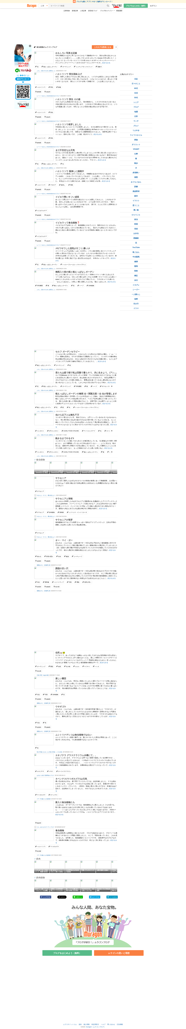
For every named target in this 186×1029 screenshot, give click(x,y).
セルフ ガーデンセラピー (67, 351)
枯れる (39, 556)
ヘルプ (103, 1024)
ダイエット (136, 144)
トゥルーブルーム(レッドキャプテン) (74, 264)
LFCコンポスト (54, 431)
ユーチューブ (78, 556)
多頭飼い (136, 172)
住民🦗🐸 (60, 652)
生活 (136, 93)
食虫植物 (59, 830)
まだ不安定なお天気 (65, 150)
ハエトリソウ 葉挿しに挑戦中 (69, 171)
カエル (77, 666)
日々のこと (136, 83)
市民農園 (40, 285)
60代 (136, 88)
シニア (136, 102)
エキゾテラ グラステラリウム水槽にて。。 (76, 755)
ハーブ (81, 285)
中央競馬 (136, 256)
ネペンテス (53, 795)
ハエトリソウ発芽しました (68, 124)
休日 (136, 280)
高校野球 (136, 191)
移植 (59, 87)
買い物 (136, 210)
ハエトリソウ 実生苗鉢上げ (68, 73)
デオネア (53, 185)
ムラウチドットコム (70, 1024)
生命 (59, 556)
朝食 (136, 270)
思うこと (136, 205)
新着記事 (75, 10)
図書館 (136, 238)
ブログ (136, 107)
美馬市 (39, 561)
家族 (136, 139)
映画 (136, 224)
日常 (136, 116)
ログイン (153, 5)
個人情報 (87, 1024)
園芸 (51, 666)
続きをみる (106, 62)
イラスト (136, 200)
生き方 (136, 303)
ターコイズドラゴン (64, 771)
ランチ (136, 121)
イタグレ (136, 285)
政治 (136, 219)
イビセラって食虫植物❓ (67, 222)
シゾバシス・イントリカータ (78, 512)
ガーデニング (66, 67)
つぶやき (136, 130)
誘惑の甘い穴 (61, 568)
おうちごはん (136, 182)
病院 (136, 177)
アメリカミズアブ (89, 431)
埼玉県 (39, 671)
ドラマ (136, 308)
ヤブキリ (87, 666)
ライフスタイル (136, 135)
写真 (70, 582)
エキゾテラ (40, 771)
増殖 (71, 185)
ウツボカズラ (41, 795)
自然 (59, 666)
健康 (136, 261)
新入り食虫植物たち (65, 802)
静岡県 (39, 92)
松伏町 (39, 851)
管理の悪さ (49, 556)
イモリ (51, 771)
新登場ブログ (92, 10)
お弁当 (136, 233)
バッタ (97, 666)
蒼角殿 (62, 512)
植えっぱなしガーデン (50, 67)
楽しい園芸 (60, 678)
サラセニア (60, 477)
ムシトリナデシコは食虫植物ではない (73, 734)
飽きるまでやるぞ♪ (64, 438)
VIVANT (136, 149)
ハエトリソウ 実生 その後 (67, 99)
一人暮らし (136, 294)
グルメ (136, 125)
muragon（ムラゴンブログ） (95, 1027)
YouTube (136, 247)
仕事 (136, 153)
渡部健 (47, 582)
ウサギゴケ (60, 706)
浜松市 (48, 92)
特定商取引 (95, 1024)
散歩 (136, 163)
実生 (51, 87)
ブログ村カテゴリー (107, 10)
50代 (136, 97)
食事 (136, 299)
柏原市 (39, 823)
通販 (78, 582)
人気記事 (83, 10)
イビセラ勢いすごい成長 (67, 196)
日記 (38, 582)
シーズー (136, 289)
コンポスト (40, 431)
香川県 (57, 587)
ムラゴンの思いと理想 (119, 952)
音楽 (136, 228)
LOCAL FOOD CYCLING (71, 431)
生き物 (68, 666)
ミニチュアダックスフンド (84, 67)
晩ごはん (136, 252)
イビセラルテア (42, 210)
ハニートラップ (59, 582)
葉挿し (63, 185)
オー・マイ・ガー (64, 540)
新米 (136, 196)
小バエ (108, 431)
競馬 (136, 266)
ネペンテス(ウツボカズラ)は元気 (71, 778)
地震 (136, 111)
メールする (113, 897)
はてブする (95, 897)
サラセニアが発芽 (64, 519)
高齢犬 (100, 67)
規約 (80, 1024)
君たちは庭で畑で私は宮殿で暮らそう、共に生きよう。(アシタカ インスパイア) (94, 372)
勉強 (67, 556)
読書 (136, 186)
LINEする (79, 897)
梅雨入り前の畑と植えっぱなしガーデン (74, 271)
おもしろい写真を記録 (66, 52)
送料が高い (87, 582)
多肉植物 (91, 285)
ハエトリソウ (41, 87)
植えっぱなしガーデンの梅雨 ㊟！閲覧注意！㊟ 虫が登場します (86, 393)
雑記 (136, 275)
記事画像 (67, 10)
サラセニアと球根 (64, 498)
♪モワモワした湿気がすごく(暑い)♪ (72, 248)
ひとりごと (136, 214)
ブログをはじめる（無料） (136, 5)
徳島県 (48, 561)
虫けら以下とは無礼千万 (67, 414)
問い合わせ (111, 1024)
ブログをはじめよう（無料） (67, 952)
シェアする (46, 897)
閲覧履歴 (119, 10)
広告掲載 (120, 1024)
